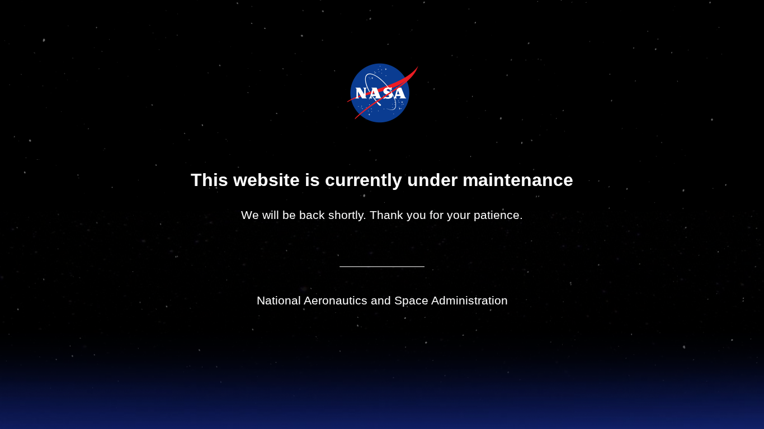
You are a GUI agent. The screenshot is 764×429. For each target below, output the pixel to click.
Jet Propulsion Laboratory (390, 78)
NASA (354, 93)
